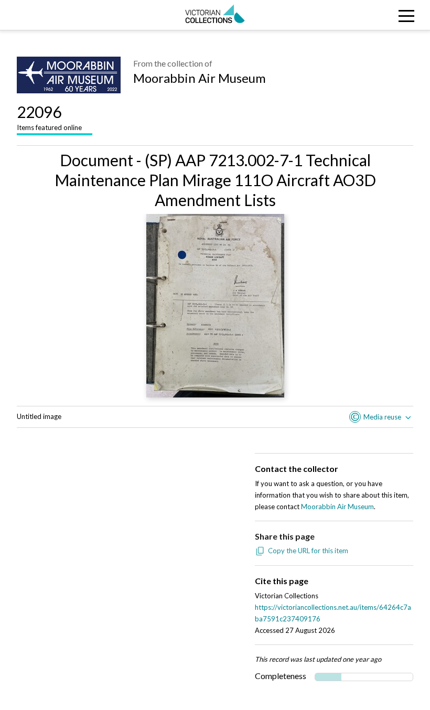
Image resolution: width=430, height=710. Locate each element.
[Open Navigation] (376, 15)
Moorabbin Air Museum (199, 77)
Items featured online (49, 117)
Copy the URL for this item (308, 550)
